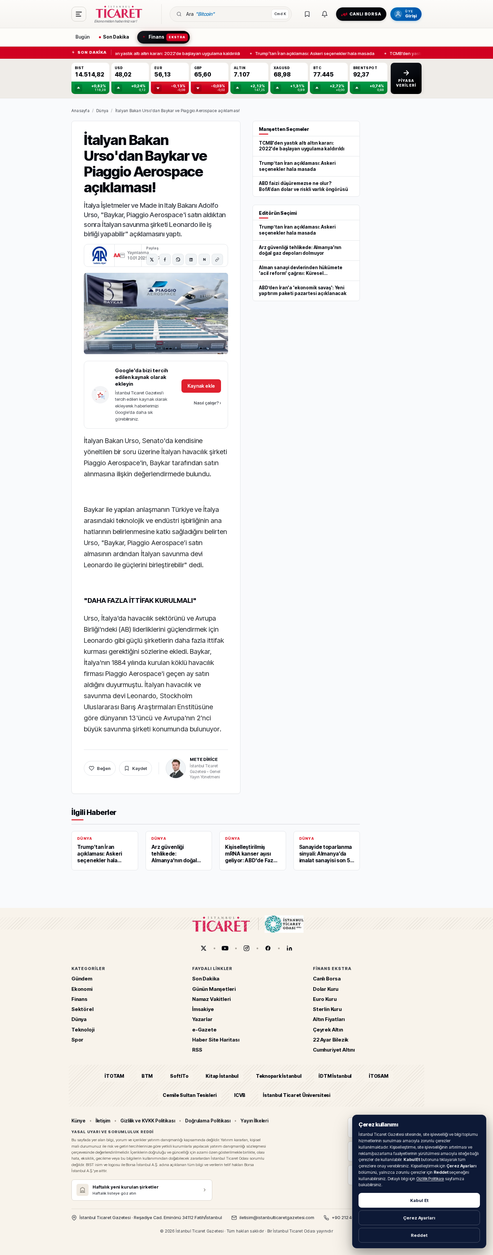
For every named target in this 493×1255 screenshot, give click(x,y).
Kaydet (139, 768)
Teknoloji (82, 1029)
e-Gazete (204, 1029)
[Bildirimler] (324, 14)
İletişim (103, 1120)
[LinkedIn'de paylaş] (191, 259)
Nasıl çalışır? (207, 402)
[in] (289, 948)
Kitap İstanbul (222, 1076)
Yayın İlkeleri (254, 1120)
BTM (147, 1076)
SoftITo (179, 1076)
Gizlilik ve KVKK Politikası (147, 1120)
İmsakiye (203, 1009)
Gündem (81, 978)
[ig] (246, 948)
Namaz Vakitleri (211, 999)
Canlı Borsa (327, 978)
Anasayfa (80, 110)
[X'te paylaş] (152, 259)
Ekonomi (82, 988)
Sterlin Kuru (327, 1009)
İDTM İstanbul (335, 1076)
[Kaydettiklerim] (307, 14)
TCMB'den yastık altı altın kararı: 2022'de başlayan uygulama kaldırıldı (166, 53)
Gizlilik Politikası (430, 1178)
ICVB (239, 1095)
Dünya (102, 110)
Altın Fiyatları (329, 1019)
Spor (77, 1039)
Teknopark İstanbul (278, 1076)
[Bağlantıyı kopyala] (217, 259)
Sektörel (82, 1009)
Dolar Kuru (325, 988)
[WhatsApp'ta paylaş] (178, 259)
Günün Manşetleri (214, 988)
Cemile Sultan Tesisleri (190, 1095)
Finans (79, 999)
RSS (197, 1050)
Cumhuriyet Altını (334, 1050)
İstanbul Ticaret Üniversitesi (296, 1095)
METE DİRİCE (204, 759)
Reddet (419, 1235)
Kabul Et (419, 1200)
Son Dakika (205, 978)
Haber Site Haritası (215, 1039)
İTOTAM (114, 1076)
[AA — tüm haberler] (100, 255)
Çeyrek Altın (328, 1029)
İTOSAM (378, 1076)
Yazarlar (202, 1019)
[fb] (268, 948)
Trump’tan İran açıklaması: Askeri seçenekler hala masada (311, 53)
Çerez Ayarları (419, 1217)
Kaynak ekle (201, 386)
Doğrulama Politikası (208, 1120)
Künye (78, 1120)
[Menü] (78, 14)
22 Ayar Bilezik (330, 1039)
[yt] (225, 948)
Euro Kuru (324, 999)
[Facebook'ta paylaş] (165, 259)
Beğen (104, 768)
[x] (203, 948)
